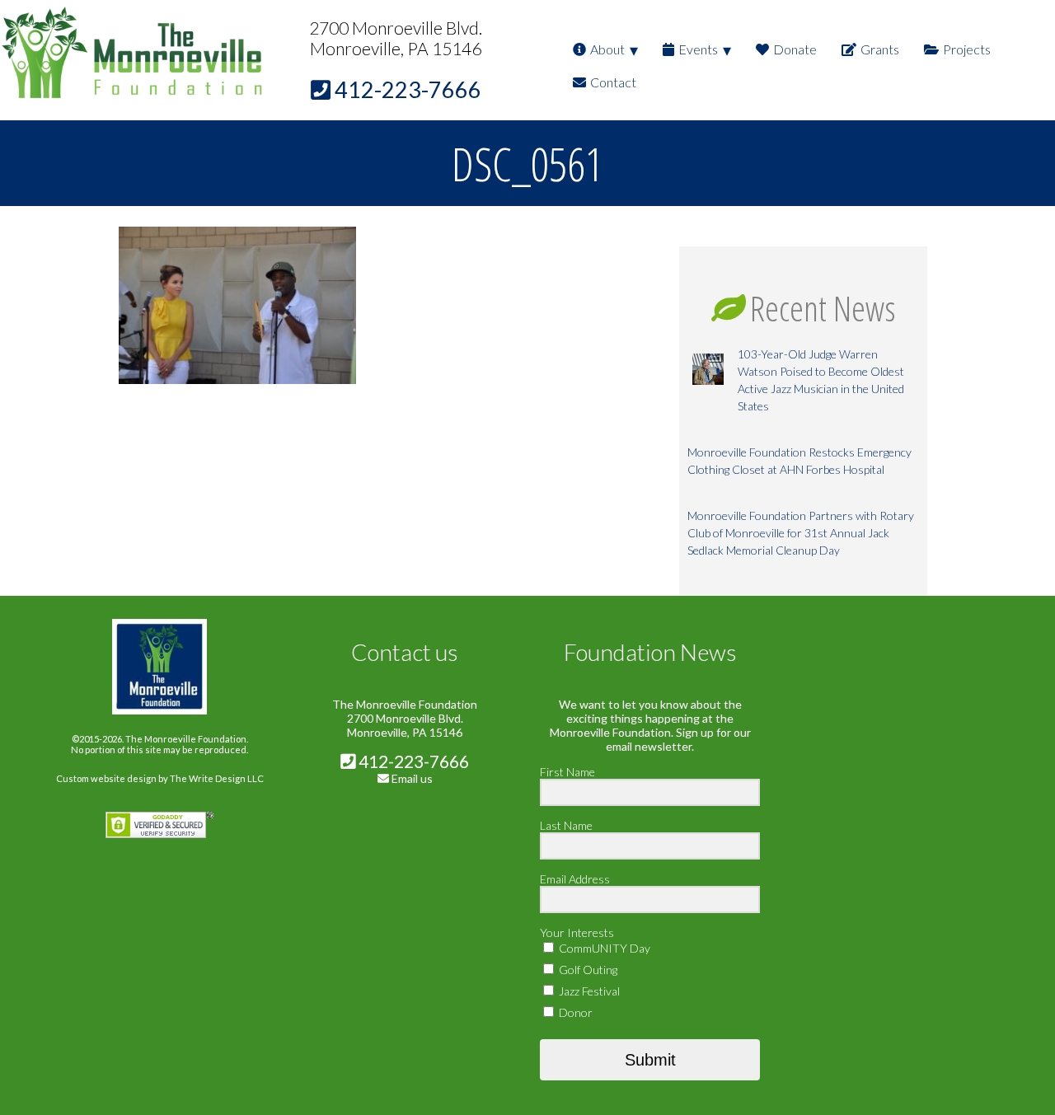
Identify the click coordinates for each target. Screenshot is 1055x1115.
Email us (412, 778)
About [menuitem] (607, 49)
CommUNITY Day (603, 948)
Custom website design (106, 778)
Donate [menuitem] (795, 49)
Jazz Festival (588, 991)
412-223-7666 (412, 761)
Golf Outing (586, 970)
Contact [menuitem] (613, 82)
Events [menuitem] (698, 49)
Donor (574, 1012)
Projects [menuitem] (967, 49)
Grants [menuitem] (879, 49)
